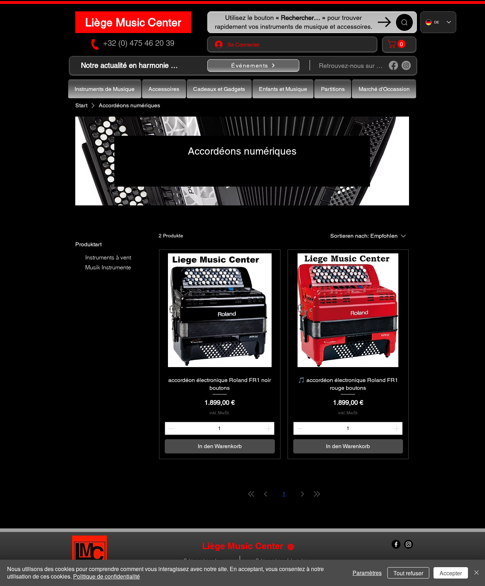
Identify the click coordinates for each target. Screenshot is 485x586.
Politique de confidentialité (106, 576)
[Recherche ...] (404, 22)
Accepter (451, 573)
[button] (397, 44)
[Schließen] (476, 572)
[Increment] (269, 428)
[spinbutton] (219, 428)
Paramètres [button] (367, 573)
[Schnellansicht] (219, 310)
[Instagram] (406, 65)
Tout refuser (408, 573)
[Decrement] (170, 428)
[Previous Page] (265, 494)
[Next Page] (302, 494)
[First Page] (251, 494)
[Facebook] (393, 65)
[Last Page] (316, 494)
